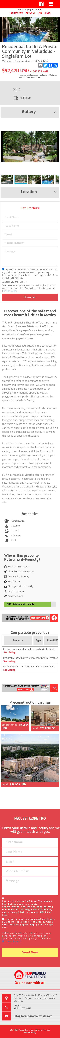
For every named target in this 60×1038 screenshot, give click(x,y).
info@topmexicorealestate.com (33, 1016)
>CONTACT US (16, 13)
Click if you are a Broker (15, 282)
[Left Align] (41, 3)
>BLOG (47, 13)
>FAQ (39, 13)
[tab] (30, 112)
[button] (56, 122)
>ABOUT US (30, 13)
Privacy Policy (9, 291)
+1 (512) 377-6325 (22, 1008)
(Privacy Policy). (11, 941)
